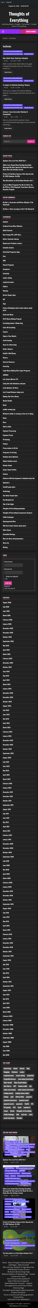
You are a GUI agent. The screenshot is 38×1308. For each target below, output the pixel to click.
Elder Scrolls (8, 1082)
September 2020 (8, 857)
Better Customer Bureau (11, 239)
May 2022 (6, 770)
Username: (8, 562)
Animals (5, 222)
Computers (6, 269)
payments (19, 1104)
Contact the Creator (18, 1276)
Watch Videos (31, 31)
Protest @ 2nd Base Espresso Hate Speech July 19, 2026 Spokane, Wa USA (18, 175)
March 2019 (6, 930)
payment (29, 1097)
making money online (22, 1093)
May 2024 (6, 676)
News (4, 422)
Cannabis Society (8, 247)
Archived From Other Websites (13, 51)
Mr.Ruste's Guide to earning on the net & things (18, 414)
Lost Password (9, 588)
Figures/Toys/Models (9, 336)
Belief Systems (7, 230)
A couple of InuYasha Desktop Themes (16, 85)
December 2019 (8, 891)
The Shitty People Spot (10, 495)
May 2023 (6, 719)
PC (32, 1104)
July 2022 (6, 762)
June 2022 (6, 766)
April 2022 (6, 775)
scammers (27, 1107)
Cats (4, 256)
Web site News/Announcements (13, 538)
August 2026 (7, 602)
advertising (7, 1068)
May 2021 (6, 822)
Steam (12, 1111)
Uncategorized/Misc (9, 521)
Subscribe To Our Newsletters (19, 1299)
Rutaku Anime (29, 54)
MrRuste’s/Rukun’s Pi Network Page (15, 1274)
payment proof (23, 1100)
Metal (5, 405)
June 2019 (6, 917)
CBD (4, 260)
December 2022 (8, 740)
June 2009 (6, 1007)
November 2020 (8, 848)
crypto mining (7, 278)
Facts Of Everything (9, 327)
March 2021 (6, 831)
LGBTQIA (5, 375)
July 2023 (6, 710)
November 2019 (8, 895)
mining (6, 1097)
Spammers (6, 482)
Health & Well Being (9, 353)
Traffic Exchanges (8, 517)
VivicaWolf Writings (9, 534)
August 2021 (7, 809)
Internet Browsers (9, 362)
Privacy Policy (18, 1297)
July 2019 (6, 913)
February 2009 (7, 1016)
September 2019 (8, 904)
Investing (6, 366)
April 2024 (6, 680)
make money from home (25, 1090)
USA (17, 1114)
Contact (32, 1274)
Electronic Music (8, 314)
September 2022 (8, 753)
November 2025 (8, 632)
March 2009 (7, 1012)
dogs (4, 303)
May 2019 (6, 921)
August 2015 (7, 990)
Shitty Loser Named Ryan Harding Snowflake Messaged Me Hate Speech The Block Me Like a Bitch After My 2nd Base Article (18, 167)
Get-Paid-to (7, 1086)
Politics (5, 444)
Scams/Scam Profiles (9, 470)
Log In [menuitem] (3, 2)
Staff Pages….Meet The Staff (18, 1265)
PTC (14, 1107)
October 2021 (7, 801)
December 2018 (8, 943)
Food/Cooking (7, 340)
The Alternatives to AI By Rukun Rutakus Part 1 (18, 180)
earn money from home (25, 1079)
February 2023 (7, 732)
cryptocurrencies (8, 282)
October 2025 (7, 637)
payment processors (10, 1100)
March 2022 (6, 779)
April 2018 (6, 977)
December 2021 (8, 792)
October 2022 (7, 749)
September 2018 (8, 956)
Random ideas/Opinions (10, 457)
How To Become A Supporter (18, 1281)
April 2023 (6, 723)
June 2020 (6, 865)
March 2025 (6, 654)
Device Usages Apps (9, 295)
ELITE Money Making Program (12, 319)
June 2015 (6, 994)
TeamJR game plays (9, 487)
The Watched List (8, 500)
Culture (5, 286)
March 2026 (7, 615)
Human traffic (22, 1086)
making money (8, 1093)
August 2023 (7, 706)
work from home (9, 1118)
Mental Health (7, 401)
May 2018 (6, 973)
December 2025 (8, 628)
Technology (6, 491)
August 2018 (7, 960)
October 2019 (7, 900)
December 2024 (8, 663)
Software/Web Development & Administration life (19, 478)
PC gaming (7, 1107)
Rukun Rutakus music (10, 461)
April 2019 (6, 926)
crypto (22, 1072)
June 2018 (6, 969)
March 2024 (6, 684)
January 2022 (7, 788)
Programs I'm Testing (10, 452)
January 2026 (7, 624)
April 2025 (6, 650)
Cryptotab (30, 1075)
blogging (6, 1072)
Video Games (7, 530)
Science (5, 474)
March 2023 (6, 727)
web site (24, 1114)
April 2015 (6, 1003)
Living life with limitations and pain (14, 383)
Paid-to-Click (7, 426)
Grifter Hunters (8, 349)
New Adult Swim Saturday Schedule (15, 58)
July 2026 (6, 607)
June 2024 (6, 671)
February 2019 (7, 934)
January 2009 (7, 1020)
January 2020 (7, 887)
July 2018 (6, 964)
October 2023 (7, 701)
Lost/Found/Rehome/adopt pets (13, 392)
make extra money (10, 1090)
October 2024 (7, 667)
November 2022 (8, 745)
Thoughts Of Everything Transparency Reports (17, 513)
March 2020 (7, 878)
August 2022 (7, 757)
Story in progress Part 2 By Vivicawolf (22, 209)
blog (28, 1068)
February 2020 (7, 882)
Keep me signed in (12, 577)
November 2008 (8, 1029)
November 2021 (8, 796)
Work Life (6, 543)
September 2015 (8, 986)
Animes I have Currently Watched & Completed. (15, 113)
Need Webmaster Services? (15, 1283)
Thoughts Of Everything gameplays (14, 508)
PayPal (27, 1104)
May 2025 (6, 645)
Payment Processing (9, 431)
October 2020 (7, 852)
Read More (8, 72)
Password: (8, 569)
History (5, 357)
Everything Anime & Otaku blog (13, 54)
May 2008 (6, 1055)
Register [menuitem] (9, 2)
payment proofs (9, 1104)
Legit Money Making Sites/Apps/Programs (16, 370)
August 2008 (7, 1042)
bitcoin (22, 1068)
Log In (8, 583)
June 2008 (6, 1050)
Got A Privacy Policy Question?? (18, 1279)
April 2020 (6, 874)
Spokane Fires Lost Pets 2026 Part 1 (14, 161)
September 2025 (8, 641)
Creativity (6, 273)
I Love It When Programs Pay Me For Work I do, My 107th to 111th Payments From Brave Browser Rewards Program (18, 187)
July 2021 (6, 813)
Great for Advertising (10, 345)
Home (4, 1263)
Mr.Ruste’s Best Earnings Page (19, 1272)
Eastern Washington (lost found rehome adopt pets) (17, 309)
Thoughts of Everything (19, 17)
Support (29, 1283)
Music (5, 418)
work (30, 1114)
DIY (4, 299)
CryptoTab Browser (10, 1079)
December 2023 (8, 693)
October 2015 (7, 982)
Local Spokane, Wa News (10, 388)
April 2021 (6, 826)
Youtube (19, 1118)
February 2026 (7, 620)
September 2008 (8, 1038)
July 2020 (6, 861)
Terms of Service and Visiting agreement (18, 1295)
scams (6, 1111)
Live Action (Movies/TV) (10, 379)
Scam (19, 1107)
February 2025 (7, 658)
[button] (3, 31)
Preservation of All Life (10, 448)
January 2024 (7, 689)
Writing (5, 547)
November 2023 (8, 697)
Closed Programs (8, 265)
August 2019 (7, 908)
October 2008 (7, 1033)
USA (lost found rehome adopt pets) (14, 526)
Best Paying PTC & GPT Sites (12, 235)
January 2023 (7, 736)
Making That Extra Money (11, 396)
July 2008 (6, 1046)
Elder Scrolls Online (20, 1082)
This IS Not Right (8, 504)
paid (12, 1097)
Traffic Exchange (9, 1114)
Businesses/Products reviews (12, 243)
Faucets (5, 332)
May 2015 (6, 999)
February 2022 (7, 783)
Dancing (5, 291)
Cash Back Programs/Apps (11, 252)
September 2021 (8, 805)
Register (7, 586)
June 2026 (6, 611)
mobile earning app (9, 409)
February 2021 (7, 835)
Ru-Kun (6, 61)
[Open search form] (17, 31)
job (30, 1086)
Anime (15, 1068)
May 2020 (6, 869)
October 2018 (7, 951)
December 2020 (8, 844)
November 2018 (8, 947)
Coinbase (15, 1072)
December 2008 (8, 1025)
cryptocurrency (9, 1075)
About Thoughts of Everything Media (21, 1263)
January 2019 (7, 938)
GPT (15, 1086)
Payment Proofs (8, 435)
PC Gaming (6, 439)
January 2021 (7, 839)
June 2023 (6, 714)
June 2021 (6, 818)
